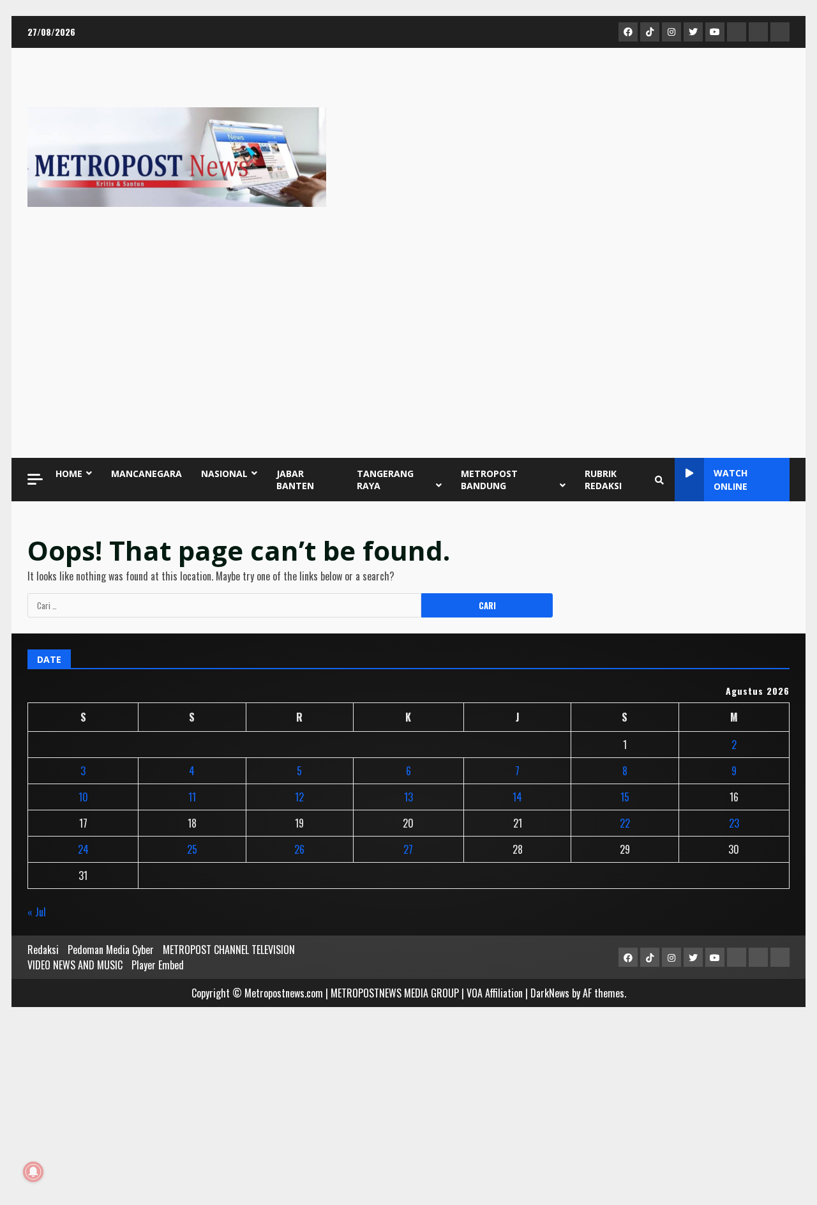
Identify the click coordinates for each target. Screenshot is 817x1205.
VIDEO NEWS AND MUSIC (75, 965)
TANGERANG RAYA (385, 479)
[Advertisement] (408, 346)
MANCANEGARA (146, 473)
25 (192, 849)
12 (299, 797)
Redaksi (43, 949)
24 (83, 849)
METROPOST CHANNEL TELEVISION (229, 949)
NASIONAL (224, 473)
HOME (69, 473)
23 (734, 823)
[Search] (659, 479)
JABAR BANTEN (295, 479)
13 (408, 797)
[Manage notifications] (33, 1172)
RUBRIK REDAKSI (603, 479)
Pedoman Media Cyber (111, 949)
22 (625, 823)
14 (517, 797)
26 (299, 849)
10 (83, 797)
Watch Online (730, 479)
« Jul (36, 912)
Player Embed (157, 965)
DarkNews (549, 993)
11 (192, 797)
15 (624, 797)
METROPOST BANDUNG (489, 479)
